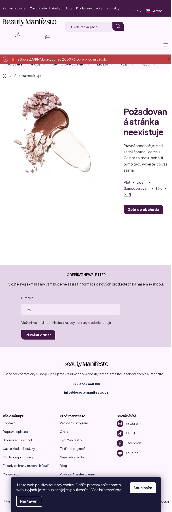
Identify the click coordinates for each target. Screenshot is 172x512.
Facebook (133, 443)
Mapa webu (11, 474)
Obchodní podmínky (18, 457)
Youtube (132, 453)
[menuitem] (14, 64)
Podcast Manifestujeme (77, 474)
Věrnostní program (74, 423)
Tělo (159, 188)
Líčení (141, 182)
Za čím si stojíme (14, 8)
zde (118, 489)
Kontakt (9, 423)
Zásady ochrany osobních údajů (26, 466)
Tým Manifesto (71, 440)
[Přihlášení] (15, 34)
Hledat (118, 26)
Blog (68, 8)
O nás (64, 431)
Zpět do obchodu (143, 209)
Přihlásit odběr (38, 335)
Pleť (127, 182)
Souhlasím (142, 487)
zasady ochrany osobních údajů (87, 322)
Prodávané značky (89, 8)
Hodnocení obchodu (18, 440)
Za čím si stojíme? (72, 449)
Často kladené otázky (45, 8)
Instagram (133, 423)
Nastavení (29, 501)
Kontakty (113, 8)
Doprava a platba (15, 431)
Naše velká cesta (72, 457)
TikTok (131, 433)
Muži (127, 194)
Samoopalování (136, 188)
